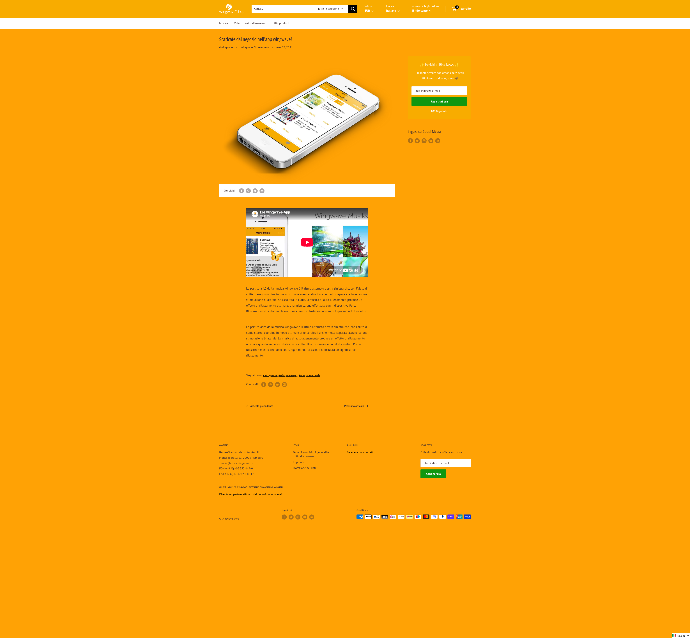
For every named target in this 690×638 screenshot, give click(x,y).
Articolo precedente (261, 406)
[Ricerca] (352, 9)
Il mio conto (420, 11)
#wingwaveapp (288, 375)
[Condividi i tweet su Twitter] (255, 190)
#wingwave (226, 47)
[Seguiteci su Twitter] (417, 140)
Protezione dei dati (304, 468)
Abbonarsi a (433, 474)
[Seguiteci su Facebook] (410, 140)
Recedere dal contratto (360, 452)
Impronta (298, 462)
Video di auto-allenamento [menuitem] (250, 23)
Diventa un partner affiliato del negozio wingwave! (250, 494)
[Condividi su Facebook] (241, 190)
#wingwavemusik (309, 375)
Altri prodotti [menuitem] (281, 23)
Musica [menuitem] (223, 23)
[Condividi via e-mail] (261, 190)
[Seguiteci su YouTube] (430, 140)
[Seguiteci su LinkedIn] (437, 140)
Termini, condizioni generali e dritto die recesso (311, 454)
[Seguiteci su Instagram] (424, 140)
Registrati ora (439, 101)
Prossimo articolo (354, 406)
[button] (681, 635)
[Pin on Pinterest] (248, 190)
